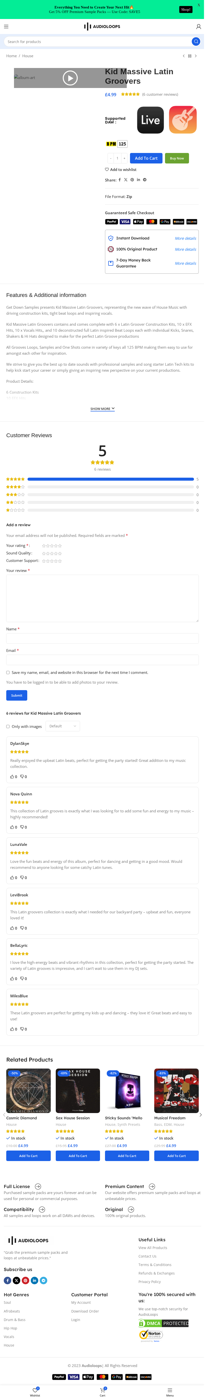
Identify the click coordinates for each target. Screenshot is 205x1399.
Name (13, 629)
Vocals (9, 1336)
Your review (18, 570)
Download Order (85, 1311)
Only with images (27, 726)
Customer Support (22, 561)
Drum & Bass (15, 1319)
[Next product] (196, 56)
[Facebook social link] (119, 179)
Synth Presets (129, 1124)
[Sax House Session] (78, 1091)
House (27, 55)
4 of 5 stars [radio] (56, 546)
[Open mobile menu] (6, 26)
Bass (158, 1124)
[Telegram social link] (145, 179)
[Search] (196, 41)
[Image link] (29, 1240)
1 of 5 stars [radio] (44, 546)
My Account (81, 1302)
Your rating (17, 545)
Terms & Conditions (155, 1264)
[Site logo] (102, 25)
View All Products (152, 1247)
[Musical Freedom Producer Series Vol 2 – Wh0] (176, 1091)
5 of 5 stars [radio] (60, 546)
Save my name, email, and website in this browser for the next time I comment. (80, 672)
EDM (168, 1124)
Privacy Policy (149, 1281)
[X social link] (125, 179)
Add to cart (146, 158)
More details (185, 238)
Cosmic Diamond (21, 1118)
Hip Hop (10, 1328)
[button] (70, 77)
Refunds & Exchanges (156, 1273)
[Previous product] (184, 56)
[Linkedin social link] (139, 179)
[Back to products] (190, 56)
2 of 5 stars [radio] (48, 546)
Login (75, 1319)
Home (11, 55)
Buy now (177, 158)
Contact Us (147, 1256)
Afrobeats (12, 1311)
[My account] (199, 26)
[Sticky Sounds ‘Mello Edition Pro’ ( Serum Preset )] (127, 1091)
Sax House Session (73, 1118)
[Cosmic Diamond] (28, 1091)
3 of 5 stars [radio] (52, 546)
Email (12, 650)
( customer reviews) (160, 94)
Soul (7, 1302)
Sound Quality (18, 553)
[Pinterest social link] (132, 179)
